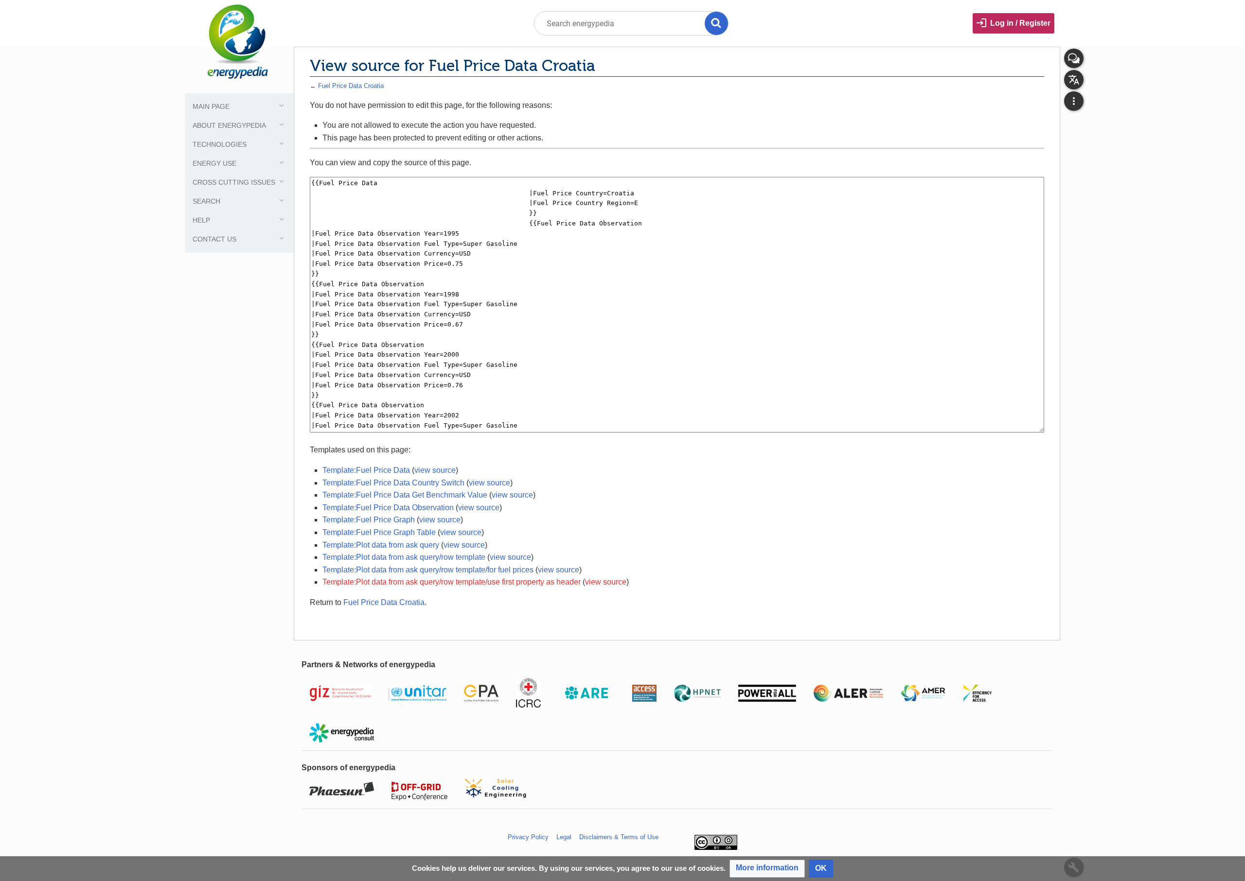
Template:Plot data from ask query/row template (403, 557)
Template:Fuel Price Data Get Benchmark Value (404, 495)
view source (435, 470)
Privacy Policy (528, 837)
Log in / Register (1020, 23)
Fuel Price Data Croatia (351, 85)
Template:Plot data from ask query (380, 545)
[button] (767, 869)
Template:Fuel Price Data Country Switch (393, 483)
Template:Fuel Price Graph (368, 520)
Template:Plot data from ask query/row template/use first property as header (451, 582)
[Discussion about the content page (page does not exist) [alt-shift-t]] (1074, 58)
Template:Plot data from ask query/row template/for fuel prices (428, 570)
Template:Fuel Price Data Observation (388, 507)
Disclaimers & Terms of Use (618, 837)
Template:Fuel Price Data (366, 470)
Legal (563, 837)
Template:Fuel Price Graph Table (379, 532)
